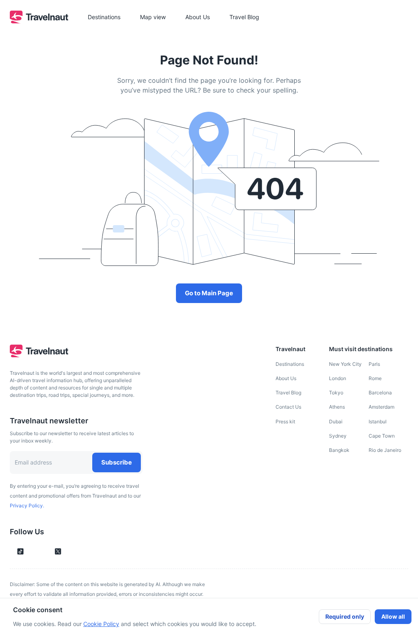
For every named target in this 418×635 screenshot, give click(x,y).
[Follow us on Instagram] (34, 551)
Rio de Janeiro (385, 450)
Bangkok (339, 450)
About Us (286, 378)
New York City (345, 364)
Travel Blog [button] (244, 16)
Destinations (290, 364)
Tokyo (336, 392)
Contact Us (288, 407)
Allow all (393, 616)
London (337, 378)
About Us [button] (197, 16)
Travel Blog (288, 392)
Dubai (335, 421)
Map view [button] (153, 16)
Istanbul (378, 421)
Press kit (285, 421)
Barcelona (380, 392)
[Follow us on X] (58, 551)
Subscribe (116, 462)
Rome (375, 378)
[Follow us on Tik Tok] (20, 551)
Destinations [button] (104, 16)
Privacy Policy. (27, 505)
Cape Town (382, 436)
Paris (374, 364)
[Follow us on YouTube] (44, 551)
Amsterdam (381, 407)
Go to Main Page (209, 293)
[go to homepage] (39, 21)
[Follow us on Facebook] (72, 551)
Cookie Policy (101, 623)
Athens (337, 407)
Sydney (338, 436)
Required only (344, 616)
